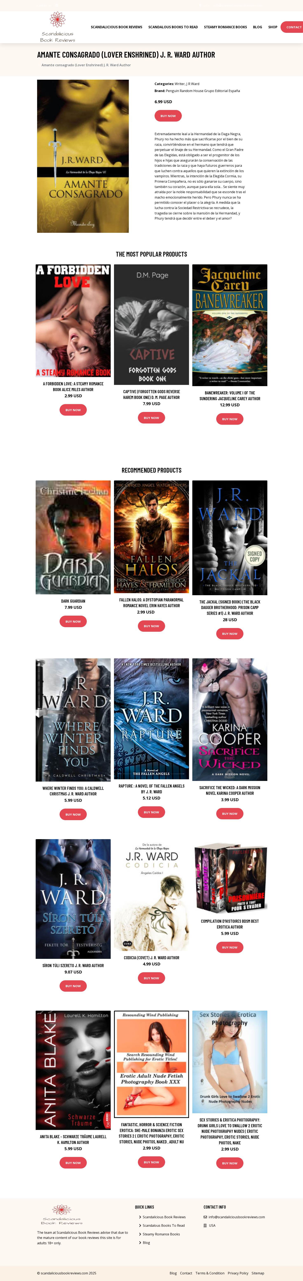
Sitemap (258, 1273)
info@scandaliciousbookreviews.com (238, 5)
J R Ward (192, 84)
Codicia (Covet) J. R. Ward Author (151, 957)
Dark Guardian (73, 600)
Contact (186, 1273)
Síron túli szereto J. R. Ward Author (73, 965)
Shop (272, 27)
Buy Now (168, 116)
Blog (257, 27)
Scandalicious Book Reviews (116, 27)
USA (206, 5)
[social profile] (57, 5)
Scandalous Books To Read (173, 27)
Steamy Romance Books (225, 27)
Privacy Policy (238, 1273)
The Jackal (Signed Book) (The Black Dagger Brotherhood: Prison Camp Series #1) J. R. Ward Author (229, 607)
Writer (180, 84)
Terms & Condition (209, 1273)
